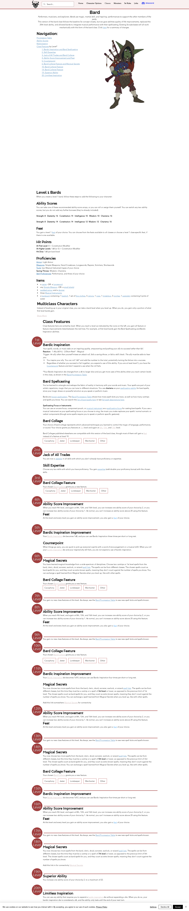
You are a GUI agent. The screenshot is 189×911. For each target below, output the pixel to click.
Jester (62, 441)
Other (102, 441)
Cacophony (49, 441)
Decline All (165, 907)
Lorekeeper (75, 441)
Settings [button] (153, 907)
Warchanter (90, 441)
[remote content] (94, 149)
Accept (178, 907)
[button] (94, 3)
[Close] (185, 907)
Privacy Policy (101, 907)
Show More (42, 315)
